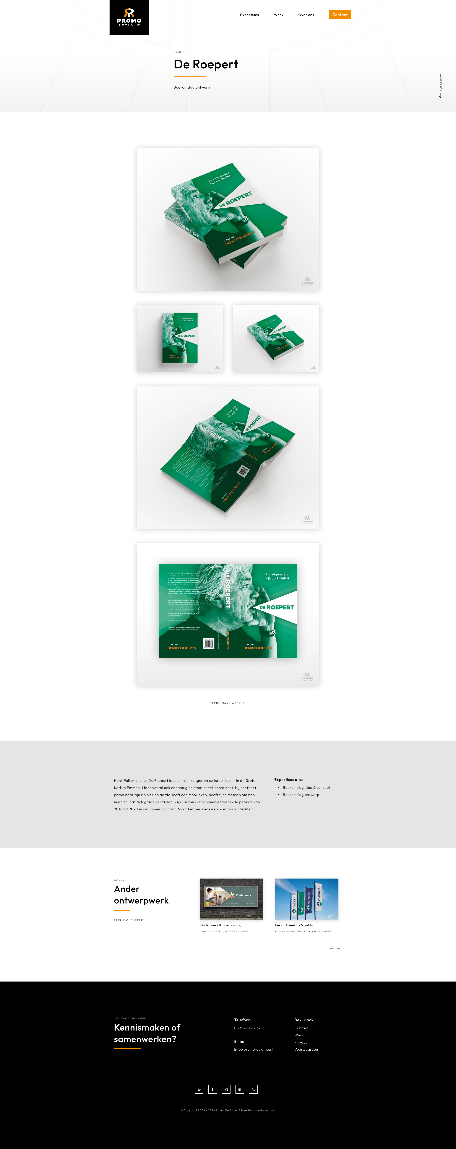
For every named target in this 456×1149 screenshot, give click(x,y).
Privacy (300, 1042)
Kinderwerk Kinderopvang (220, 925)
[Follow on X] (253, 1089)
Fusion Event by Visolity (294, 925)
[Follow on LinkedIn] (239, 1089)
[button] (338, 949)
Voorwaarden (306, 1049)
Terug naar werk (225, 703)
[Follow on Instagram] (226, 1089)
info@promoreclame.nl (253, 1049)
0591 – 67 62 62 (247, 1028)
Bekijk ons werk (128, 920)
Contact (301, 1028)
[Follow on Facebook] (212, 1089)
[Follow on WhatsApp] (199, 1089)
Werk (299, 1035)
